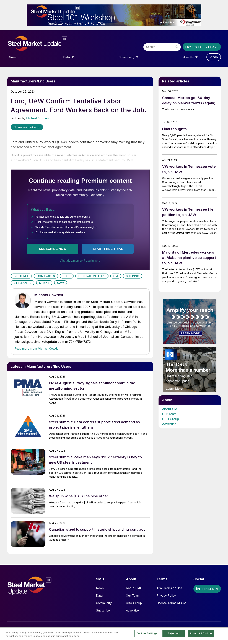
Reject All (173, 633)
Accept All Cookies (201, 633)
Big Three (21, 276)
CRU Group (170, 419)
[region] (114, 633)
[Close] (222, 633)
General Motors (91, 276)
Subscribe (103, 610)
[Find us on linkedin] (207, 589)
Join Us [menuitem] (188, 57)
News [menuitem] (13, 57)
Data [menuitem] (66, 57)
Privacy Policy (166, 595)
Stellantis (22, 283)
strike (44, 283)
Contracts (46, 276)
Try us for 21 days (202, 47)
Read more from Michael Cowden (37, 348)
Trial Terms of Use (169, 588)
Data (99, 595)
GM (115, 276)
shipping (132, 276)
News (100, 588)
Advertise (169, 424)
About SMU (171, 409)
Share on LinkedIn (27, 127)
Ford (67, 276)
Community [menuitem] (126, 57)
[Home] (45, 43)
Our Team (169, 414)
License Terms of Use (171, 603)
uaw (60, 283)
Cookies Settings (146, 633)
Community (104, 603)
